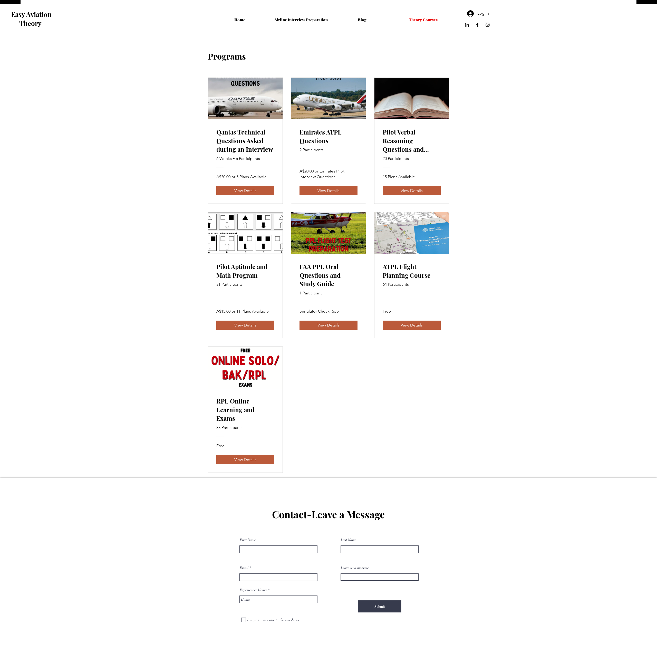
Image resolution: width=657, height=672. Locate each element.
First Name (248, 540)
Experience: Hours (253, 590)
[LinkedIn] (467, 24)
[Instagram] (487, 24)
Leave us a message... (356, 568)
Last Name (348, 540)
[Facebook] (477, 24)
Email (244, 568)
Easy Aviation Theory (31, 19)
